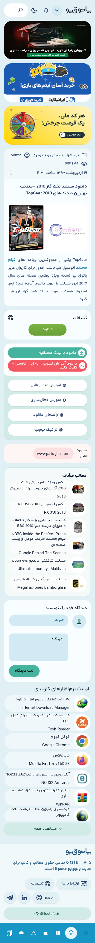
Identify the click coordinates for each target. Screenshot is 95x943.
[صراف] (47, 125)
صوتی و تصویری (46, 155)
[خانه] (71, 933)
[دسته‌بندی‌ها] (57, 11)
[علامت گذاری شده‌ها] (9, 933)
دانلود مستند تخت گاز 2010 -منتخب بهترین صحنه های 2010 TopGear (53, 190)
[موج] (47, 40)
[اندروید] (21, 933)
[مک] (46, 933)
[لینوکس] (33, 933)
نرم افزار (72, 155)
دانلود (47, 329)
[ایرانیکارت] (47, 82)
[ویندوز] (58, 933)
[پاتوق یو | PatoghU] (78, 10)
